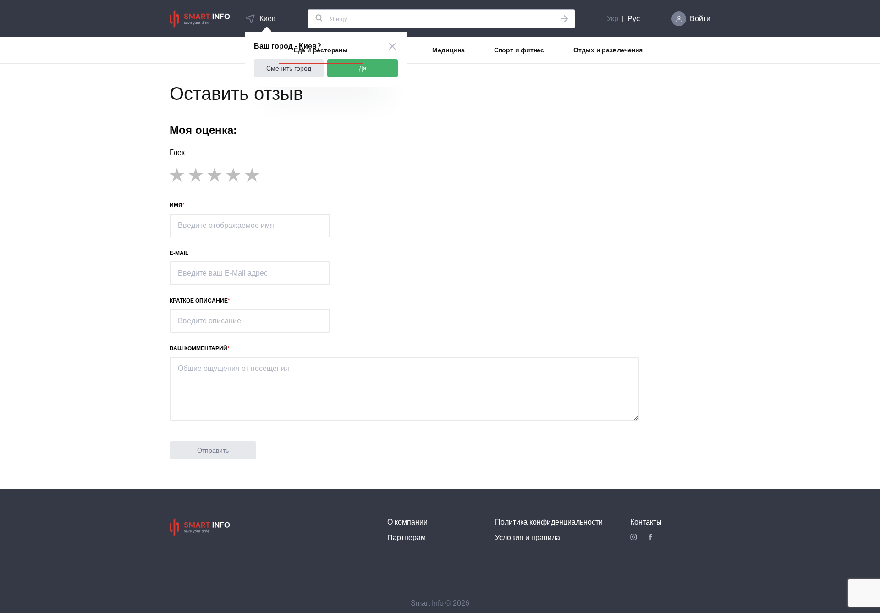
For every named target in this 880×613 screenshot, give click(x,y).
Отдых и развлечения (608, 50)
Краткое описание (199, 301)
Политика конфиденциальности (549, 522)
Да (362, 68)
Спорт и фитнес (519, 50)
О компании (407, 522)
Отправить (213, 450)
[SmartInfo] (200, 19)
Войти (700, 18)
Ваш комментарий (198, 348)
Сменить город (288, 68)
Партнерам (406, 537)
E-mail (179, 253)
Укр (612, 18)
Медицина (448, 50)
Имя (176, 205)
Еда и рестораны (321, 50)
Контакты (646, 522)
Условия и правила (527, 537)
